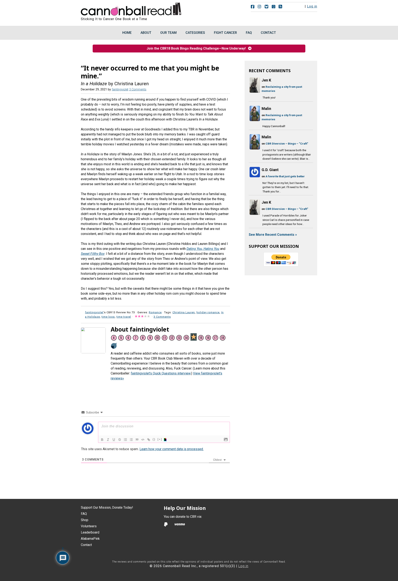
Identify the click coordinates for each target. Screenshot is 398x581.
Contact (86, 545)
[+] (160, 439)
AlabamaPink (90, 539)
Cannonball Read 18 (131, 8)
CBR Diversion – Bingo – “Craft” (287, 143)
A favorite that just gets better (285, 176)
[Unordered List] (131, 439)
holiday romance (208, 312)
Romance (155, 312)
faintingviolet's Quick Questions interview (161, 373)
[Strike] (120, 439)
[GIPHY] (166, 439)
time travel (123, 316)
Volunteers (89, 526)
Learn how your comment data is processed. (172, 449)
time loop (108, 316)
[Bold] (102, 439)
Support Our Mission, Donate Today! (107, 507)
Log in (312, 6)
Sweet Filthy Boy (92, 254)
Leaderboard (90, 532)
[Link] (149, 439)
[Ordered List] (125, 439)
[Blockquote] (137, 439)
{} (154, 439)
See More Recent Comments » (273, 235)
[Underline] (114, 439)
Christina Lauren (183, 312)
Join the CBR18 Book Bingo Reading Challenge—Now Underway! (197, 48)
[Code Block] (143, 439)
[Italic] (108, 439)
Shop (84, 520)
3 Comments (137, 89)
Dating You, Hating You (203, 249)
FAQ (84, 514)
